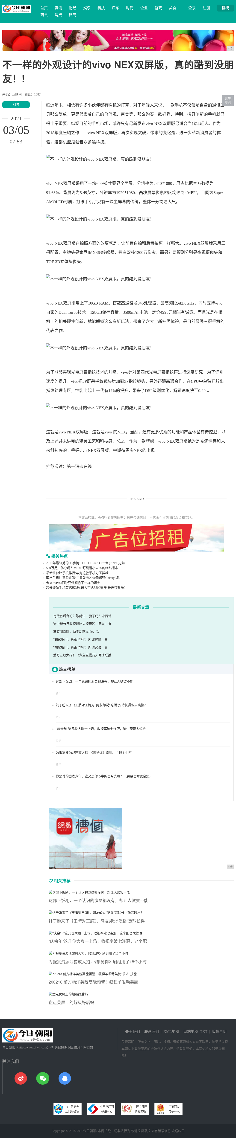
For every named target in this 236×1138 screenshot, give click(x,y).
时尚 (129, 8)
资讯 (58, 8)
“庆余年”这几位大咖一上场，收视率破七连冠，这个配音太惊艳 (101, 729)
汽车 (115, 8)
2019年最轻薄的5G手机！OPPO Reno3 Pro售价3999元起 (85, 563)
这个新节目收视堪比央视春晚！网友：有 (82, 624)
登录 (192, 8)
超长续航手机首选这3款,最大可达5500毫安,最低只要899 (85, 587)
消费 (58, 15)
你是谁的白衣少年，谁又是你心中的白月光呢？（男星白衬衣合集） (104, 776)
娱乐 (87, 8)
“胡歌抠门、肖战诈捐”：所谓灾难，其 (80, 639)
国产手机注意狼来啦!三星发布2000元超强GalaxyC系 (83, 578)
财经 (72, 8)
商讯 (44, 15)
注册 (206, 8)
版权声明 (219, 1031)
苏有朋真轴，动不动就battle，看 (76, 631)
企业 (144, 8)
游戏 (158, 8)
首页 (44, 8)
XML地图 (171, 1031)
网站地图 (190, 1031)
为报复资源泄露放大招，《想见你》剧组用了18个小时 (94, 752)
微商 (72, 15)
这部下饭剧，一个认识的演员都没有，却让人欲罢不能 (94, 681)
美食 (172, 8)
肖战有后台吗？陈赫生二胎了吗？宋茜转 (82, 616)
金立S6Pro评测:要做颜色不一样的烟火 (73, 583)
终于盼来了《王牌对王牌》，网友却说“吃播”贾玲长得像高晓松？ (101, 705)
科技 (101, 8)
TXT (203, 1031)
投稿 (225, 8)
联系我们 (151, 1031)
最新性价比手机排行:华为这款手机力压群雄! (77, 573)
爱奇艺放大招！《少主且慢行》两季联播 (82, 655)
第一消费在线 (79, 466)
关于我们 (132, 1031)
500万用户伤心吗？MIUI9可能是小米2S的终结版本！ (83, 568)
